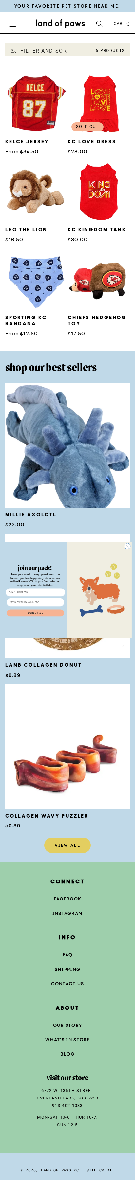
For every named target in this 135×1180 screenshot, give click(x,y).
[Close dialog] (127, 546)
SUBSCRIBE (35, 612)
